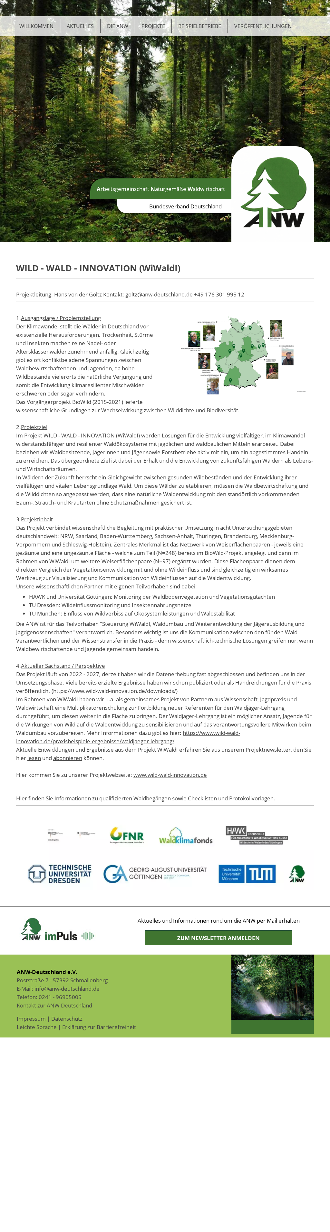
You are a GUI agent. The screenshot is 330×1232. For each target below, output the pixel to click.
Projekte (153, 26)
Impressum (31, 1018)
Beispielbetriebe (199, 26)
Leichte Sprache (37, 1027)
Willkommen (36, 26)
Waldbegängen (152, 798)
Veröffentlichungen (263, 26)
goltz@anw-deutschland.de (159, 294)
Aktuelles (80, 26)
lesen (34, 758)
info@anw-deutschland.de (67, 988)
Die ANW (117, 26)
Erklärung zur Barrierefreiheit (99, 1027)
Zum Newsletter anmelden (218, 938)
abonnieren (67, 758)
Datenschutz (66, 1018)
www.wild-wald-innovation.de (170, 774)
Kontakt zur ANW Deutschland (54, 1005)
